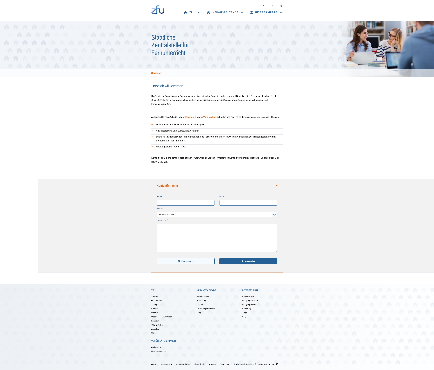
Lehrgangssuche (249, 305)
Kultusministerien (199, 364)
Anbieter (190, 117)
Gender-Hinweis (225, 364)
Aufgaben (155, 296)
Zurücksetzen (187, 261)
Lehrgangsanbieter (250, 300)
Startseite (154, 364)
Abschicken (250, 261)
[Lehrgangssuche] (264, 6)
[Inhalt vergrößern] (273, 6)
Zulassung (201, 300)
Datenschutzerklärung (183, 364)
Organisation (156, 300)
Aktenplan (155, 305)
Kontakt (154, 309)
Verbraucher (209, 117)
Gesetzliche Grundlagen (161, 317)
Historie (154, 313)
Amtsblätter (156, 347)
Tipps (244, 313)
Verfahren (201, 305)
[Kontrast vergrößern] (281, 6)
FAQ (199, 313)
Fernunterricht (203, 296)
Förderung (246, 309)
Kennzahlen (156, 321)
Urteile (154, 333)
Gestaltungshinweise (206, 309)
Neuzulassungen (158, 351)
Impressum (212, 364)
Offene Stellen (157, 325)
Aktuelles (155, 329)
